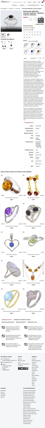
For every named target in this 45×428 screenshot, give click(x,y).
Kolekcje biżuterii (27, 403)
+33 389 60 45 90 (6, 359)
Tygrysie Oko (35, 370)
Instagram (27, 368)
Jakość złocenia (26, 418)
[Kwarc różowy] (26, 52)
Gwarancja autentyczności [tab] (8, 322)
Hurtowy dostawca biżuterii (29, 397)
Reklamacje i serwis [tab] (32, 322)
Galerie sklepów (26, 405)
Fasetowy (38, 135)
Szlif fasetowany (26, 423)
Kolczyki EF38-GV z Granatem (33, 197)
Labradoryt (34, 362)
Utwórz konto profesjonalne (29, 390)
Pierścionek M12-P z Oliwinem (33, 254)
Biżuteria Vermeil (27, 417)
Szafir (33, 382)
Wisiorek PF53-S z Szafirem (11, 254)
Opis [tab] (25, 58)
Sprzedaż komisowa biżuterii (29, 402)
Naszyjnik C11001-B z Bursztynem (33, 283)
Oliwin (33, 385)
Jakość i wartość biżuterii (28, 400)
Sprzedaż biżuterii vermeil (29, 393)
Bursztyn (34, 359)
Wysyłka (20, 359)
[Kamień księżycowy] (26, 45)
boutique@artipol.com (7, 362)
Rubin (33, 383)
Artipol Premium (27, 407)
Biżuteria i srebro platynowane (30, 413)
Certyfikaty (20, 365)
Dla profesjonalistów (33, 5)
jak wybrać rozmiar (28, 29)
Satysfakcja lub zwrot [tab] (7, 319)
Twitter (22, 368)
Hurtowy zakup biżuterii (28, 395)
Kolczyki (2, 392)
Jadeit (33, 373)
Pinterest (43, 58)
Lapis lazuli (34, 369)
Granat (33, 377)
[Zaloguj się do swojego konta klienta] (39, 2)
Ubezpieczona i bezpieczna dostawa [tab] (22, 319)
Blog (42, 5)
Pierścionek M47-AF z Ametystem (11, 226)
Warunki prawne (21, 360)
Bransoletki (3, 390)
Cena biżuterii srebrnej (28, 398)
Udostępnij (37, 58)
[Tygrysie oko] (39, 52)
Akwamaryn (34, 378)
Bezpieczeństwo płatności (23, 364)
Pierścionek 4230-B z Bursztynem (11, 197)
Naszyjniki (3, 393)
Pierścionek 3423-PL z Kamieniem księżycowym (11, 283)
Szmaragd (34, 380)
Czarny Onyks (35, 365)
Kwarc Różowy (35, 367)
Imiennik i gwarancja (27, 420)
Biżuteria (14, 5)
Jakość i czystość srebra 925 (29, 408)
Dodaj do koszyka (41, 20)
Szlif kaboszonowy (27, 422)
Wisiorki (2, 397)
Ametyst (34, 364)
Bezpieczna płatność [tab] (21, 322)
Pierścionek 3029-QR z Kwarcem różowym (33, 311)
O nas (19, 362)
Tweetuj (40, 58)
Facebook (19, 368)
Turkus (33, 372)
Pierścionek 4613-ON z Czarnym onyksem (33, 226)
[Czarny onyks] (39, 45)
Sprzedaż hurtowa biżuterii (29, 392)
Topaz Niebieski (35, 375)
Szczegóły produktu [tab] (28, 122)
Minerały (22, 5)
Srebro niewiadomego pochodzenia (31, 410)
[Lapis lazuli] (33, 52)
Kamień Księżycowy (36, 360)
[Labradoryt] (33, 45)
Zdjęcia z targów (26, 415)
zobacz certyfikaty (33, 41)
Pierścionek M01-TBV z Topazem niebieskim (11, 311)
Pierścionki (3, 395)
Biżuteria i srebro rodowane (29, 412)
